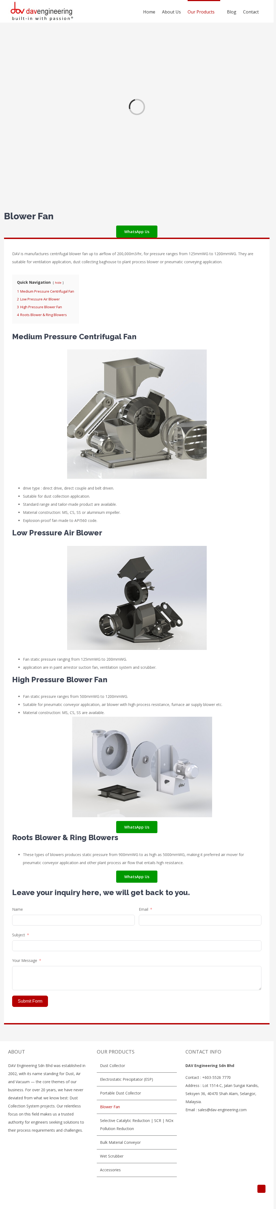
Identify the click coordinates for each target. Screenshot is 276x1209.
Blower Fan (110, 1106)
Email (143, 909)
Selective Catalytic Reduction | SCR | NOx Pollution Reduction (136, 1124)
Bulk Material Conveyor (120, 1142)
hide (58, 282)
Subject (18, 934)
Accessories (110, 1169)
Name (17, 909)
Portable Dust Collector (120, 1093)
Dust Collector (112, 1065)
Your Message (24, 960)
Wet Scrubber (111, 1156)
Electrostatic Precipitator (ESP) (126, 1079)
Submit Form (30, 1001)
